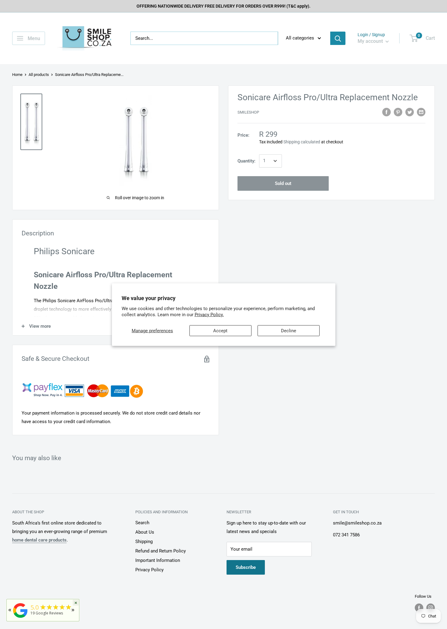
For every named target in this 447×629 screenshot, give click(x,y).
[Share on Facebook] (386, 112)
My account (371, 41)
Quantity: (246, 161)
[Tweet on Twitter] (409, 112)
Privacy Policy (149, 570)
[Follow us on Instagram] (430, 607)
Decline (288, 330)
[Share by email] (421, 112)
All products (39, 74)
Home (17, 74)
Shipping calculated (301, 141)
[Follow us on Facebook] (419, 607)
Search (142, 522)
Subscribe (246, 567)
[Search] (337, 38)
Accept (220, 330)
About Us (144, 532)
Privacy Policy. (209, 314)
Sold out (283, 183)
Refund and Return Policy (160, 551)
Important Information (157, 560)
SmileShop (248, 112)
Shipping (144, 541)
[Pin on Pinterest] (398, 112)
